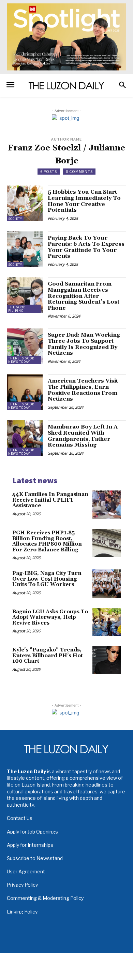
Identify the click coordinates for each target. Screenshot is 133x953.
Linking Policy (22, 912)
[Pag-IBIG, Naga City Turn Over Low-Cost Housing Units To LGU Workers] (106, 583)
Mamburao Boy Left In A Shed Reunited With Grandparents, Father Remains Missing (83, 435)
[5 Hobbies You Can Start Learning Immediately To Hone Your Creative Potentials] (25, 203)
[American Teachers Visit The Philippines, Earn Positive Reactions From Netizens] (25, 392)
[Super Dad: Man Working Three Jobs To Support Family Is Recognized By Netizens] (25, 346)
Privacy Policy (22, 885)
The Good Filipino (17, 309)
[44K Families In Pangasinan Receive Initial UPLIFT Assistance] (106, 504)
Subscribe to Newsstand (35, 858)
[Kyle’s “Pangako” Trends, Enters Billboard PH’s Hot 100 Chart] (106, 660)
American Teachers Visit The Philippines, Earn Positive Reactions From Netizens (83, 389)
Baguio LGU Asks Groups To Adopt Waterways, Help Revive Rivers (50, 617)
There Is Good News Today (21, 360)
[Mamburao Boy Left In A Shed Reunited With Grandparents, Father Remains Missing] (25, 438)
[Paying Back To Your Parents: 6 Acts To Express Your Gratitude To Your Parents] (25, 249)
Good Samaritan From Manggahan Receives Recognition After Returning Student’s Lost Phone (83, 295)
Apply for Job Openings (32, 832)
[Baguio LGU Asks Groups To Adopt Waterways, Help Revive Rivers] (106, 622)
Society (15, 218)
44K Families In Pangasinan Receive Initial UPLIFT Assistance (50, 500)
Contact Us (19, 818)
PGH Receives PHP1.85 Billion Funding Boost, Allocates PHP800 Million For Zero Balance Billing (47, 541)
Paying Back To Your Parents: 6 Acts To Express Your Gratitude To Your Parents (86, 247)
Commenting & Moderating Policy (45, 898)
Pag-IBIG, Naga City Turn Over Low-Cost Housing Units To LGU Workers (47, 579)
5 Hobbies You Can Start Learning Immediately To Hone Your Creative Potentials (84, 201)
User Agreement (26, 871)
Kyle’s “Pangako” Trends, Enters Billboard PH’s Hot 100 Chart (47, 655)
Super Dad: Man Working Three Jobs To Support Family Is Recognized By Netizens (84, 344)
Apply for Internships (30, 845)
